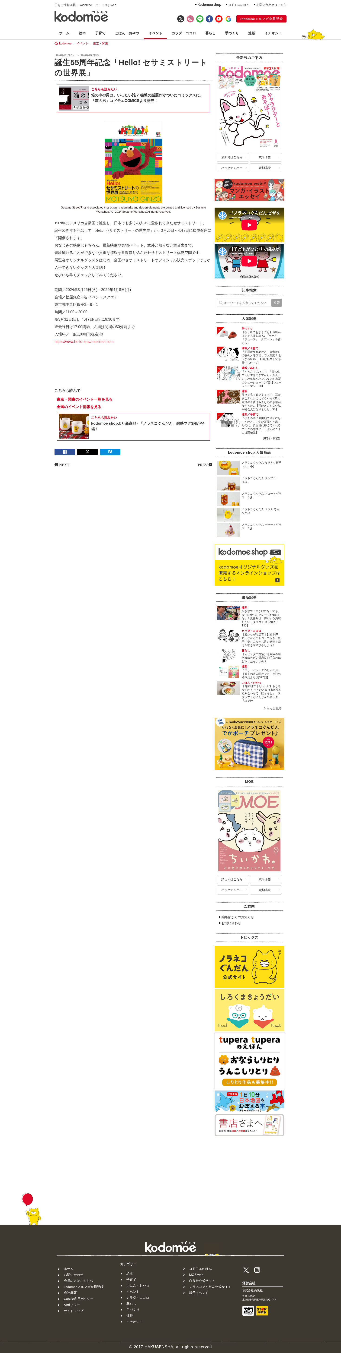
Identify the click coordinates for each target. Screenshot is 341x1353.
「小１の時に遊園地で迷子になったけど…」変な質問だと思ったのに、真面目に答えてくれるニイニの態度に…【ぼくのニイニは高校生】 (261, 425)
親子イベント (199, 1293)
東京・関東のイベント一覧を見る (85, 399)
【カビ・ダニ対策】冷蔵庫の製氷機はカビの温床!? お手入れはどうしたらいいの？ (261, 658)
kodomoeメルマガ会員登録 (261, 19)
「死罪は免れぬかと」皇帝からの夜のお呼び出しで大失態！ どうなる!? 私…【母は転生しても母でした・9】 (261, 357)
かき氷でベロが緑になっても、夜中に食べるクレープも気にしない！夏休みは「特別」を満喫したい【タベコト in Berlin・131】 (261, 618)
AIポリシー (72, 1305)
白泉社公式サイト (202, 1281)
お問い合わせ (231, 923)
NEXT (64, 464)
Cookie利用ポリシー (78, 1299)
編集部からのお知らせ (238, 917)
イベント (155, 33)
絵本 (82, 33)
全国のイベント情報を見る (79, 407)
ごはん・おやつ (127, 33)
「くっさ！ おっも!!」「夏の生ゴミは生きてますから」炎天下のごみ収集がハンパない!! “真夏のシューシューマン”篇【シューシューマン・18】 (262, 379)
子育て (100, 33)
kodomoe (65, 43)
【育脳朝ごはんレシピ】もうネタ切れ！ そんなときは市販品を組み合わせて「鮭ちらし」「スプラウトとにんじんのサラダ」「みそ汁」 (261, 693)
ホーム (64, 33)
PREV (203, 464)
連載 (251, 33)
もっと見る (274, 708)
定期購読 (265, 168)
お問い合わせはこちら (271, 4)
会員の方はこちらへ (78, 1281)
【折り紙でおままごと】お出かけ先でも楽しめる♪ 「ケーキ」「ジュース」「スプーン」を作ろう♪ (261, 338)
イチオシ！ (273, 33)
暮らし (210, 33)
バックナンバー (231, 168)
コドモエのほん (238, 4)
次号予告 (265, 157)
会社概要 (70, 1293)
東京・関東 (100, 43)
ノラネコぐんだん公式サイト (210, 1287)
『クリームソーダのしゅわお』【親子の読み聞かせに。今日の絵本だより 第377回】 (261, 674)
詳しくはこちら (231, 879)
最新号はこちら (231, 157)
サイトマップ (73, 1311)
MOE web (196, 1275)
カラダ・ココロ (184, 33)
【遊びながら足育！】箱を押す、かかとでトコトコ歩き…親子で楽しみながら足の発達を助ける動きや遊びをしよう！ (261, 640)
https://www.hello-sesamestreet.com (84, 342)
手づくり (232, 33)
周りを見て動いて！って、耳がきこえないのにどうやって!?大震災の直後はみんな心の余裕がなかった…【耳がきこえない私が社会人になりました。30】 (261, 402)
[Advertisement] (133, 370)
